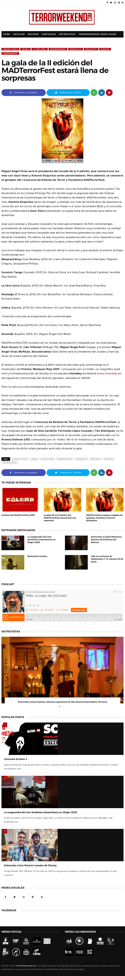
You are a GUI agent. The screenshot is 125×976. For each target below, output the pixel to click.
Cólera (25, 49)
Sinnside (105, 49)
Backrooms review (37, 556)
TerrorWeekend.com (26, 966)
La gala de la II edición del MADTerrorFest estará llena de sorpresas (60, 518)
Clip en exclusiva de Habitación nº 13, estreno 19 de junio (107, 559)
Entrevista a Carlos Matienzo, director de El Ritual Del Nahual (106, 539)
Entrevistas (67, 34)
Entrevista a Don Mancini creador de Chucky (30, 865)
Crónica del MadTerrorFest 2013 (18, 515)
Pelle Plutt (91, 49)
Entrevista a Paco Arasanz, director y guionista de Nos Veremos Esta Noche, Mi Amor (62, 702)
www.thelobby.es (109, 373)
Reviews (33, 34)
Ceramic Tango (10, 49)
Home (6, 34)
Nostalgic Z (75, 49)
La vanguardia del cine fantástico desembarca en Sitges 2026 (42, 539)
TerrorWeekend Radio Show (97, 34)
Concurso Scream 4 (15, 759)
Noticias (19, 34)
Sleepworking (10, 53)
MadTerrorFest (58, 49)
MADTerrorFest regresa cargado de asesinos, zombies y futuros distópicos (104, 518)
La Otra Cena (39, 49)
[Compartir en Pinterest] (109, 92)
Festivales (49, 34)
